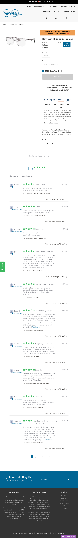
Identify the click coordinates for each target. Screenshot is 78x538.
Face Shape (53, 6)
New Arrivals (39, 6)
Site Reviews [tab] (14, 176)
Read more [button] (36, 327)
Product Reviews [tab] (26, 176)
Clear (46, 55)
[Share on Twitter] (47, 143)
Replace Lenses (68, 11)
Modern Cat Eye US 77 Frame (40, 216)
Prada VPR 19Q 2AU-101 (39, 238)
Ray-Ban (46, 11)
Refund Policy (64, 498)
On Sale (56, 11)
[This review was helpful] (63, 199)
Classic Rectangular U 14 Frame (41, 383)
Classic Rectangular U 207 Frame (41, 193)
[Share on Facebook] (43, 143)
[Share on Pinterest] (52, 143)
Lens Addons (36, 297)
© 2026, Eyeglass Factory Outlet (23, 533)
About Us (64, 496)
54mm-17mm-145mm (51, 64)
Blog (64, 505)
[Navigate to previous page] (28, 456)
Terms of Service (64, 503)
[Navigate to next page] (49, 456)
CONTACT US (69, 536)
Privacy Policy (64, 501)
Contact (64, 508)
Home (29, 6)
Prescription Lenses (38, 271)
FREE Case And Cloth (53, 71)
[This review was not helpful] (66, 199)
